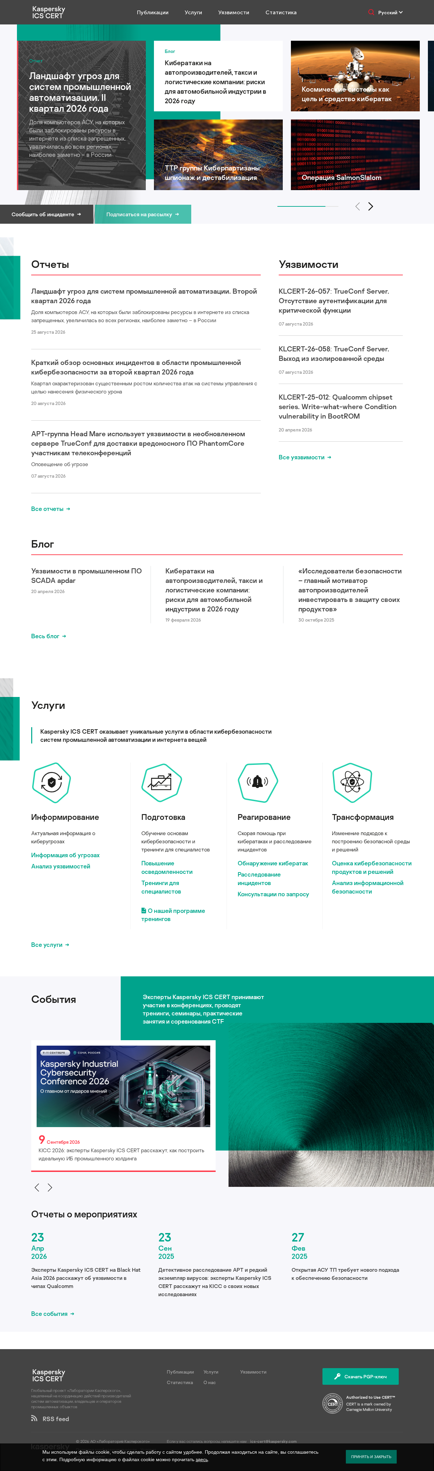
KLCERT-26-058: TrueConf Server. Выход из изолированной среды (334, 353)
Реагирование (264, 817)
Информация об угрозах (65, 855)
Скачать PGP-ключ (365, 1376)
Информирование (65, 817)
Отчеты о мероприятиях (84, 1214)
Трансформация (363, 817)
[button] (371, 206)
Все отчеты (47, 508)
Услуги (193, 12)
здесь (202, 1459)
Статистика (281, 12)
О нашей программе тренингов (173, 914)
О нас (209, 1382)
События (53, 998)
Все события (49, 1313)
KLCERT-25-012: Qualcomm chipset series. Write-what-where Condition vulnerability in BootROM (338, 406)
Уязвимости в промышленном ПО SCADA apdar (86, 575)
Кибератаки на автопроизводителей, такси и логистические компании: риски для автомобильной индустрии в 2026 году (214, 589)
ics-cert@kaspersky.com (273, 1441)
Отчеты (50, 263)
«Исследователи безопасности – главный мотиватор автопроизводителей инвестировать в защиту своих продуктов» (350, 589)
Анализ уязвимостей (60, 866)
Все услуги (46, 944)
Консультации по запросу (273, 894)
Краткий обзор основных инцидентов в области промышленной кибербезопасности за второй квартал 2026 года (136, 367)
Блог (42, 543)
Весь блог (45, 636)
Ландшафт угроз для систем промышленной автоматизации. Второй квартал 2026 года (144, 296)
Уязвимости (233, 12)
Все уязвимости (301, 457)
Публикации (153, 12)
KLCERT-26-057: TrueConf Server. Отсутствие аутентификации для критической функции (334, 300)
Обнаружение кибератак (273, 863)
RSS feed (53, 1418)
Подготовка (163, 817)
